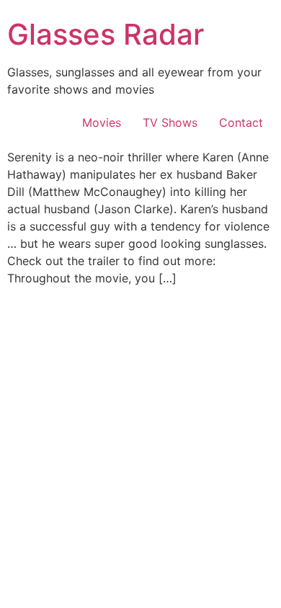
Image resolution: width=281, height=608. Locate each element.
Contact (241, 122)
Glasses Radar (105, 34)
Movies (101, 122)
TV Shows (170, 122)
